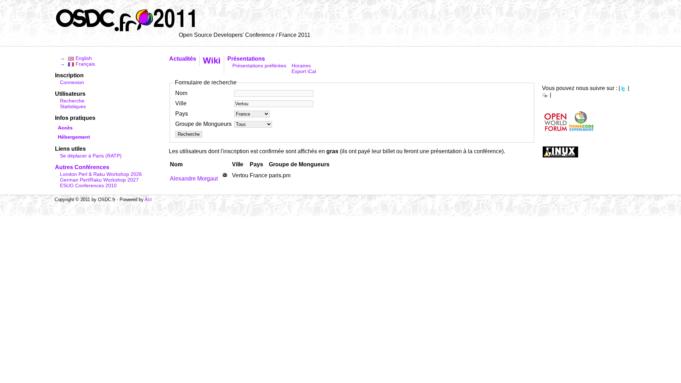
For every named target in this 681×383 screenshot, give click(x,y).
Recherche (72, 101)
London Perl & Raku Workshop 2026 (101, 174)
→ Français (77, 64)
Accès (65, 128)
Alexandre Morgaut (194, 179)
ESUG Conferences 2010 (88, 185)
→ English (76, 58)
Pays (181, 114)
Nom (181, 93)
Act (148, 199)
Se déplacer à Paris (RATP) (91, 156)
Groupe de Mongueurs (203, 124)
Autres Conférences (82, 167)
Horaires (301, 65)
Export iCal (304, 71)
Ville (181, 103)
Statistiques (73, 106)
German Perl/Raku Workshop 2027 (99, 180)
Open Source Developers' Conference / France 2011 (244, 35)
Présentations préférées (259, 65)
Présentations (246, 59)
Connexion (72, 82)
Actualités (182, 59)
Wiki (212, 60)
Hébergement (74, 137)
